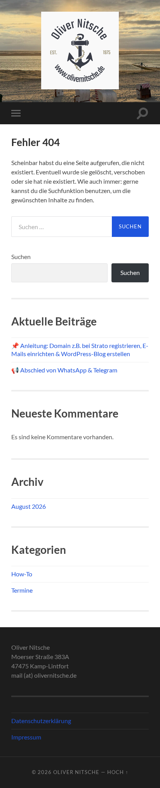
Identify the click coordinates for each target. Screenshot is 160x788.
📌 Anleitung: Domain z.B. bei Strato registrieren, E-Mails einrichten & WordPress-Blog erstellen (79, 349)
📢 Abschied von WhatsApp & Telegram (64, 370)
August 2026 (28, 506)
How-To (21, 574)
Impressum (26, 737)
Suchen (21, 256)
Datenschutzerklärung (41, 720)
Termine (22, 590)
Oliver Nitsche (76, 772)
